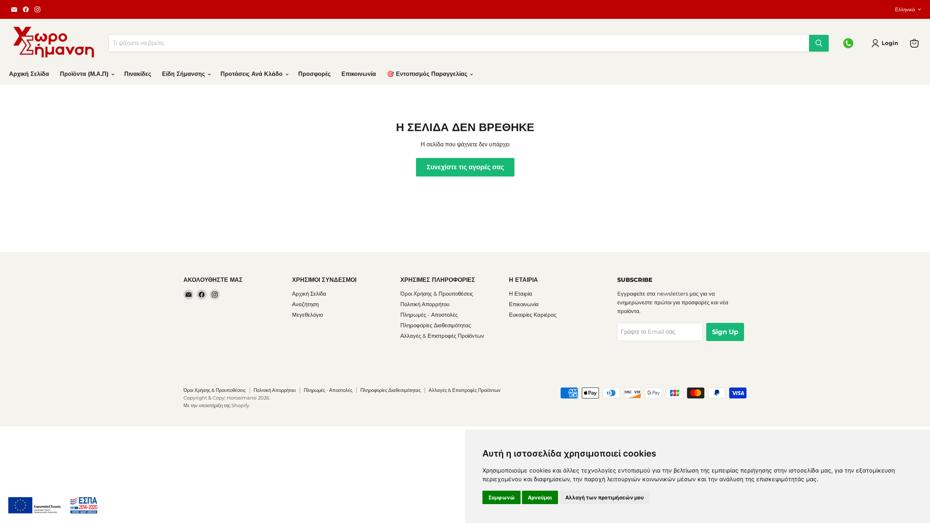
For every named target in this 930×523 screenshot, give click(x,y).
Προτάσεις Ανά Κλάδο (252, 73)
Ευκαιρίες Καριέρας (533, 314)
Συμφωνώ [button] (501, 497)
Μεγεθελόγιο (307, 314)
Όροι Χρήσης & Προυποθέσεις (436, 293)
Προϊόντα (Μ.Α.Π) (85, 73)
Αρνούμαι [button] (540, 497)
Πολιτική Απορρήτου (424, 304)
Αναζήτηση (305, 304)
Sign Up (725, 332)
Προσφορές (314, 73)
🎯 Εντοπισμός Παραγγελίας (428, 73)
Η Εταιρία (520, 293)
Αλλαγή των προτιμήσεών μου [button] (604, 497)
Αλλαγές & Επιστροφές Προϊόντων (442, 335)
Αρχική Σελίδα (29, 73)
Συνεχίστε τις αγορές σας (465, 167)
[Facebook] (26, 9)
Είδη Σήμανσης (184, 73)
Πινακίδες (137, 73)
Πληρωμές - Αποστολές (429, 314)
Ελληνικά (905, 9)
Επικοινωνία (358, 73)
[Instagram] (37, 9)
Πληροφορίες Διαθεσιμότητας (435, 325)
